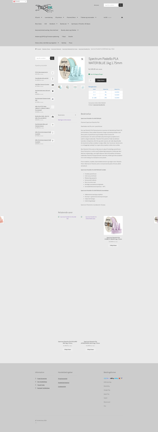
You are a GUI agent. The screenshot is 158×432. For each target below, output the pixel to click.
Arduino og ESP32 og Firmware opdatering (47, 36)
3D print (37, 17)
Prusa (70, 43)
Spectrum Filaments (56, 49)
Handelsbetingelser (63, 382)
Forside (39, 49)
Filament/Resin (71, 17)
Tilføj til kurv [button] (67, 349)
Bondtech (52, 24)
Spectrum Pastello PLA (84, 49)
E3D (46, 24)
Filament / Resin (46, 49)
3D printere (58, 17)
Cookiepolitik (62, 386)
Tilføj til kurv (101, 80)
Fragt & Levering (42, 378)
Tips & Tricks (41, 385)
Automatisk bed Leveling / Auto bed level (46, 30)
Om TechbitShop (42, 382)
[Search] (121, 5)
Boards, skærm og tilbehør (68, 30)
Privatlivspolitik (62, 378)
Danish (17, 1)
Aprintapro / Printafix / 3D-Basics (81, 24)
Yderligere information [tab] (64, 120)
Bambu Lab (63, 24)
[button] (82, 59)
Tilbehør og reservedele (87, 17)
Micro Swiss (38, 24)
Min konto (96, 5)
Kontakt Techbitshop (43, 388)
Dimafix (70, 36)
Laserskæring (49, 17)
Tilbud (64, 36)
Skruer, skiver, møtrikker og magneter (46, 43)
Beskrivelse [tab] (61, 115)
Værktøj (64, 43)
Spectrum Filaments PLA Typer (69, 49)
